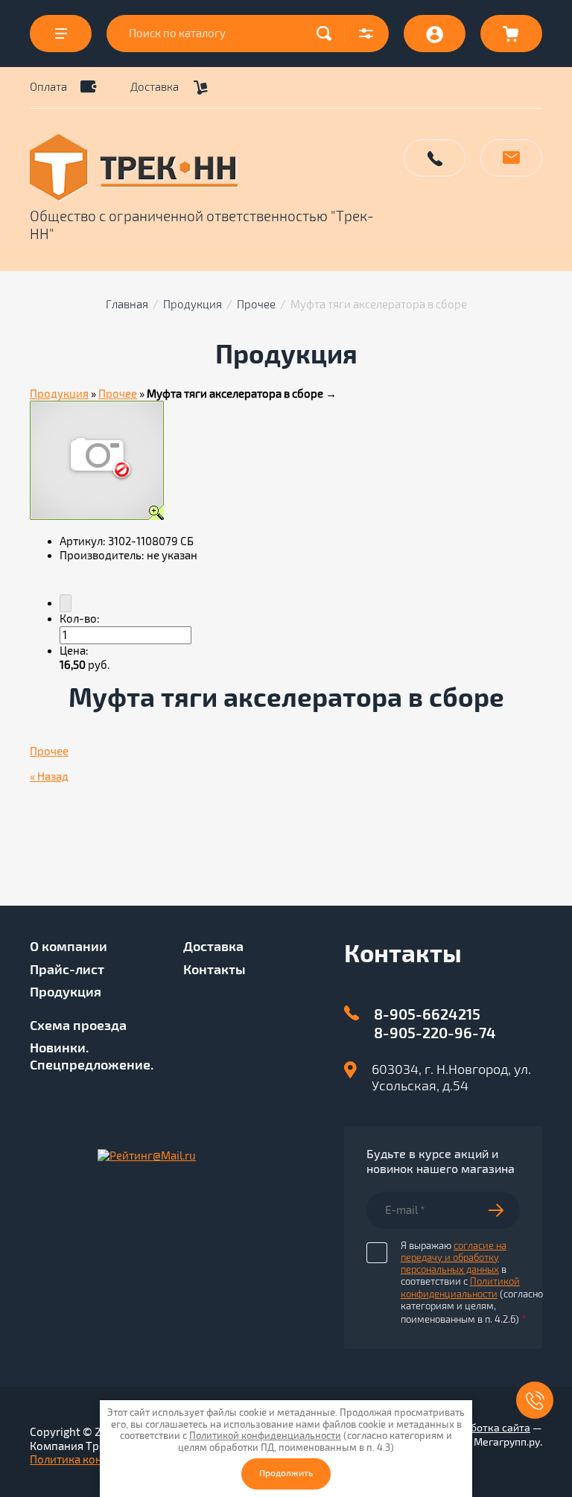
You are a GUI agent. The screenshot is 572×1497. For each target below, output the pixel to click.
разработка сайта (486, 1428)
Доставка (154, 87)
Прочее (256, 304)
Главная (127, 304)
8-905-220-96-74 (435, 1033)
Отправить (504, 1210)
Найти (328, 33)
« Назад (49, 777)
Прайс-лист (67, 970)
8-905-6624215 (427, 1014)
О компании (68, 946)
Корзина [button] (511, 33)
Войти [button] (434, 33)
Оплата (48, 87)
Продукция (192, 304)
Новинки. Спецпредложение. (91, 1056)
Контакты (214, 970)
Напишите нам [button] (511, 158)
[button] (366, 33)
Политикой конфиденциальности (460, 1288)
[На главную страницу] (208, 167)
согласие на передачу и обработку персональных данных (453, 1258)
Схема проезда (78, 1025)
